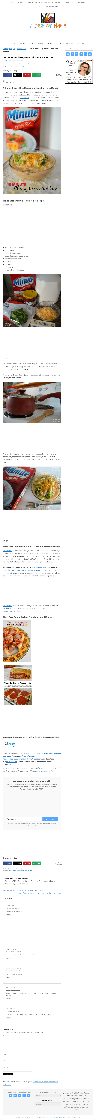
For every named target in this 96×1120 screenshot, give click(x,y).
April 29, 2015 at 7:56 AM (13, 1011)
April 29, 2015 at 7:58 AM (13, 990)
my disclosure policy (45, 771)
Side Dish (30, 870)
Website (5, 1067)
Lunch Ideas (16, 868)
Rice (26, 870)
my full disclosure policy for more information (17, 67)
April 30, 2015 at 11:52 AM (13, 951)
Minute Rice (22, 870)
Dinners (18, 870)
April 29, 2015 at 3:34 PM (13, 971)
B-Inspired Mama (48, 19)
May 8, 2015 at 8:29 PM (12, 908)
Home (5, 48)
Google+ (30, 759)
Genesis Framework (60, 1117)
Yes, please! (50, 819)
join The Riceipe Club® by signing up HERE (24, 570)
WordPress (77, 1117)
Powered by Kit (32, 826)
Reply (8, 914)
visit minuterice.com (52, 570)
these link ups (11, 761)
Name (5, 1054)
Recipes (12, 48)
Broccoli (10, 870)
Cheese (14, 870)
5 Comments (20, 60)
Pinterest (40, 759)
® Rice (24, 97)
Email (5, 1061)
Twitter (23, 759)
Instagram (15, 759)
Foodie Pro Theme (32, 1117)
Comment (6, 1036)
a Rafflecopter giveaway (12, 611)
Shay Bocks (42, 1117)
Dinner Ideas (21, 48)
